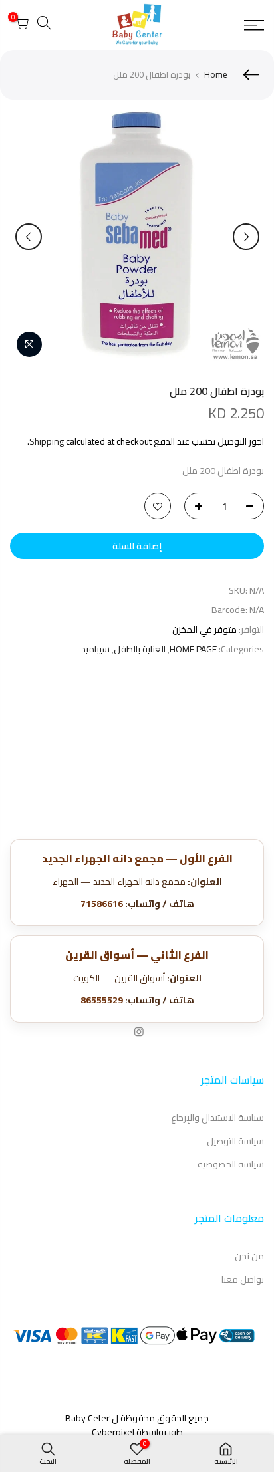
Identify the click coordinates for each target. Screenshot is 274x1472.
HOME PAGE (193, 649)
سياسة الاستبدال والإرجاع (217, 1117)
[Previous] (246, 236)
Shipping (46, 441)
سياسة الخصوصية (231, 1164)
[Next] (28, 236)
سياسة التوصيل (235, 1141)
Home (215, 74)
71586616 (101, 903)
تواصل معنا (242, 1279)
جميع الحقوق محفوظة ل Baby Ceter (137, 1418)
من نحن (249, 1256)
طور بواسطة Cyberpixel (137, 1432)
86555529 (101, 1000)
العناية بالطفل (140, 649)
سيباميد (95, 649)
